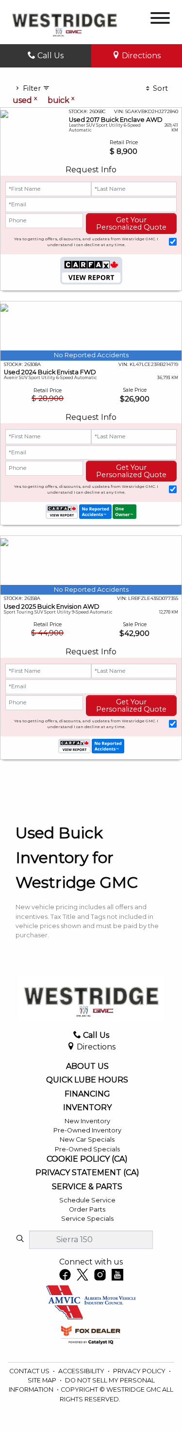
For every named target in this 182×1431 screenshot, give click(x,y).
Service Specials (87, 1218)
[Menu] (160, 19)
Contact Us (30, 1371)
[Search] (20, 1239)
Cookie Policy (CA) (87, 1159)
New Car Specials (87, 1139)
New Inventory (87, 1121)
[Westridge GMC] (64, 21)
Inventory (87, 1107)
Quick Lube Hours (87, 1080)
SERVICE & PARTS (87, 1186)
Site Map (43, 1380)
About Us (87, 1066)
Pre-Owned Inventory (87, 1130)
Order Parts (87, 1209)
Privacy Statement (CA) (87, 1172)
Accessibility (82, 1371)
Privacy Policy (140, 1371)
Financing (87, 1094)
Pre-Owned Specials (87, 1149)
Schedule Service (87, 1200)
